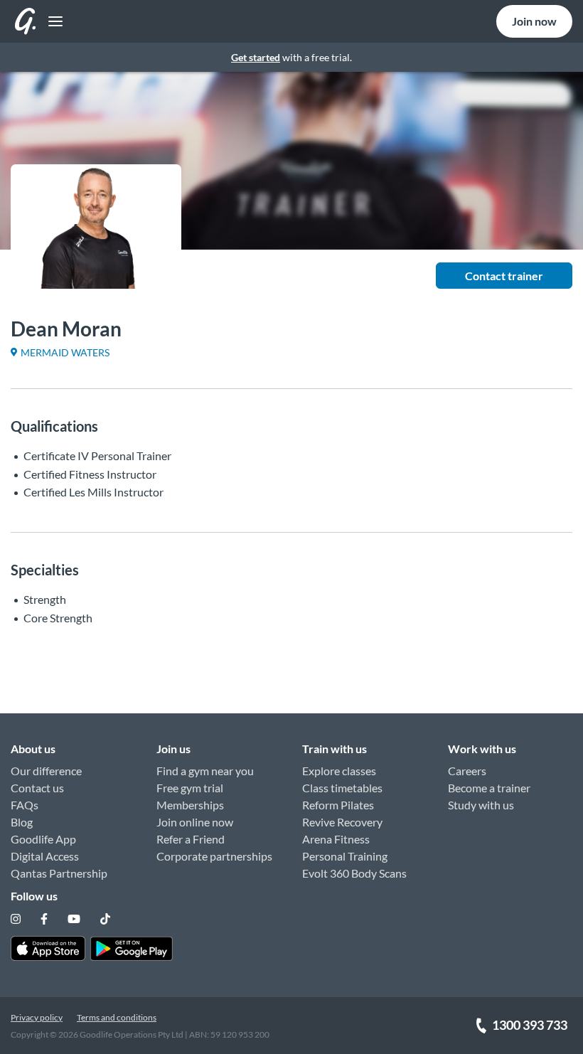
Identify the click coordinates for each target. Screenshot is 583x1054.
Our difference (46, 770)
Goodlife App (43, 839)
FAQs (24, 804)
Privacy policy (37, 1017)
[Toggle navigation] (51, 22)
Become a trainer (489, 787)
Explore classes (339, 770)
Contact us (37, 787)
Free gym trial (189, 787)
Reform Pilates (338, 804)
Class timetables (342, 787)
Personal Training (344, 856)
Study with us (481, 804)
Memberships (190, 804)
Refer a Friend (190, 839)
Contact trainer (504, 275)
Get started (255, 57)
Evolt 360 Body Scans (354, 873)
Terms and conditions (116, 1017)
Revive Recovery (342, 822)
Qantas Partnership (59, 873)
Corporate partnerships (214, 856)
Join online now (194, 822)
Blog (22, 822)
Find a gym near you (205, 770)
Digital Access (45, 856)
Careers (467, 770)
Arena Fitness (336, 839)
